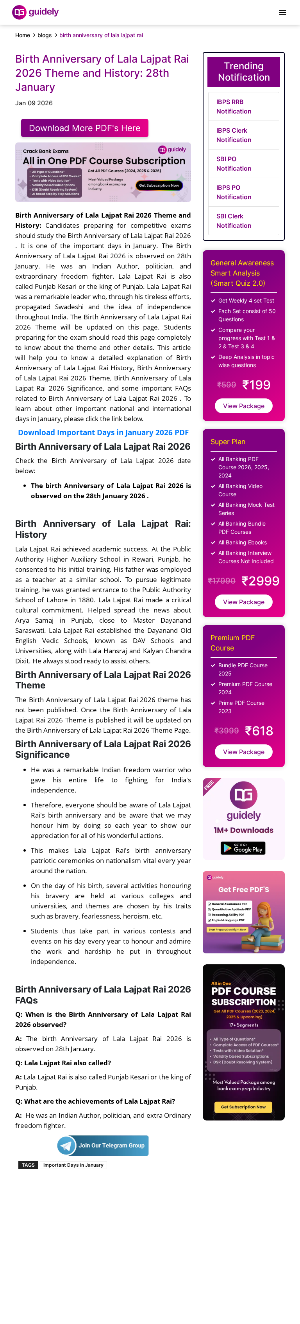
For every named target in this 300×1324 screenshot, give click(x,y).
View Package (243, 406)
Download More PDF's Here (85, 128)
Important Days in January (73, 1165)
